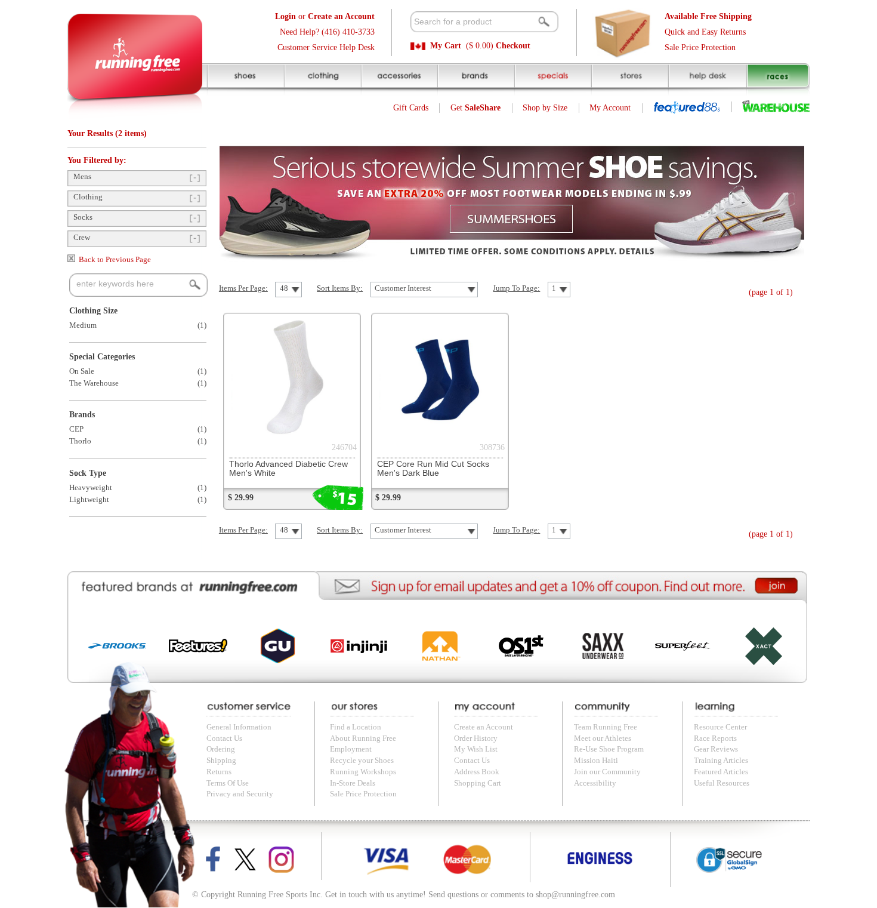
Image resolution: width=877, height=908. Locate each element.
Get (475, 107)
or (325, 16)
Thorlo (80, 441)
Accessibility (595, 783)
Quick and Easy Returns (705, 31)
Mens (82, 177)
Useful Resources (721, 783)
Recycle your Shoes (362, 760)
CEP (76, 429)
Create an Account (483, 727)
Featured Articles (721, 772)
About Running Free (363, 738)
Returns (218, 772)
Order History (476, 738)
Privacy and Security (239, 794)
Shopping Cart (477, 783)
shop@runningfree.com (575, 894)
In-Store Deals (352, 783)
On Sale (81, 371)
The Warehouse (94, 383)
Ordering (220, 749)
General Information (238, 727)
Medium (83, 325)
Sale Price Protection (700, 47)
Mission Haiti (596, 760)
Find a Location (355, 727)
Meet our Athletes (602, 738)
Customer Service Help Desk (326, 47)
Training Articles (721, 760)
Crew (81, 237)
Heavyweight (90, 488)
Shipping (221, 760)
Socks (82, 217)
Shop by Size (545, 107)
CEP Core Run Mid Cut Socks (433, 469)
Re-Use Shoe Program (609, 749)
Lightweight (89, 499)
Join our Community (607, 772)
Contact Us (224, 738)
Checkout (513, 45)
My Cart (445, 45)
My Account (610, 107)
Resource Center (720, 727)
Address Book (476, 772)
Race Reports (715, 738)
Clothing (88, 197)
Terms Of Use (227, 783)
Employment (351, 749)
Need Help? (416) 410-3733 (327, 31)
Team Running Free (605, 727)
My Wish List (476, 749)
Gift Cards (410, 107)
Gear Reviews (716, 749)
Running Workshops (363, 772)
